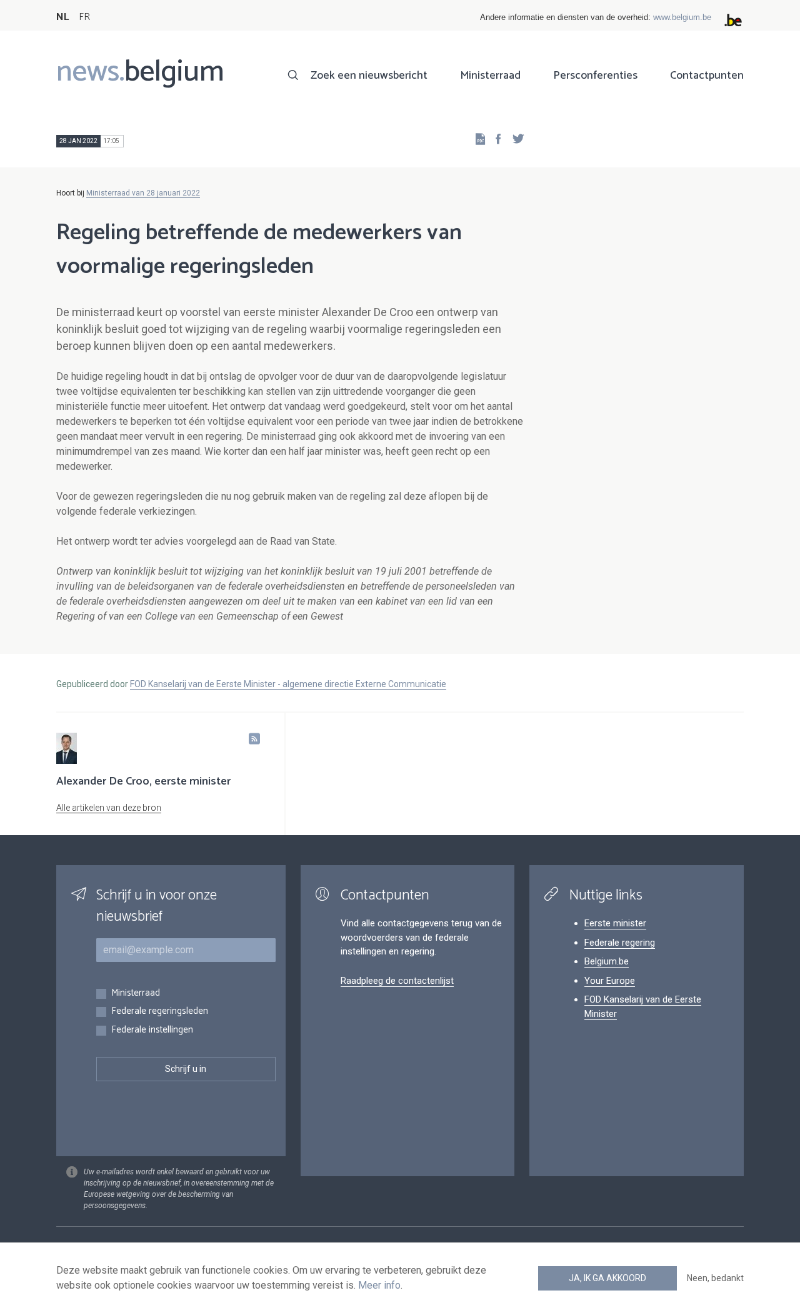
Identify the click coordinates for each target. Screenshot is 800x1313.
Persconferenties (595, 75)
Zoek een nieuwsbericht (369, 75)
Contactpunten (707, 75)
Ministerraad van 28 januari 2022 (143, 193)
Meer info (379, 1285)
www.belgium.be (682, 17)
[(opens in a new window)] (494, 138)
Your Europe (609, 980)
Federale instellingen (152, 1030)
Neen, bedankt (715, 1278)
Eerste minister (615, 923)
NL (62, 17)
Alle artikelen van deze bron (108, 808)
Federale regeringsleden (159, 1011)
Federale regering (619, 942)
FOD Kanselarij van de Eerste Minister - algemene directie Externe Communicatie (288, 684)
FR (84, 17)
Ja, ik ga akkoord (607, 1278)
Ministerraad (490, 75)
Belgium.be (606, 961)
